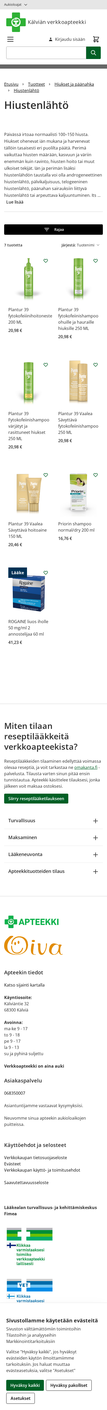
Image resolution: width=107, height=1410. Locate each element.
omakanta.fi (85, 767)
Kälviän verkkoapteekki (57, 21)
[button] (53, 229)
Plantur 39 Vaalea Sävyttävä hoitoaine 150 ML (27, 530)
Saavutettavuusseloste (26, 1182)
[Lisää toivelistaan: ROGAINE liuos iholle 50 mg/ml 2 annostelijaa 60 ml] (46, 572)
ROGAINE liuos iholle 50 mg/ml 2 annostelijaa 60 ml (28, 628)
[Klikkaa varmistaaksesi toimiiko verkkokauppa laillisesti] (53, 1246)
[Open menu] (10, 39)
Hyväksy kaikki (25, 1385)
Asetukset (20, 1398)
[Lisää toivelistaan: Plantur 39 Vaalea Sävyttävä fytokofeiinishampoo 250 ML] (95, 365)
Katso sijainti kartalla (24, 985)
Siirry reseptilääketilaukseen (36, 798)
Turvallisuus (21, 820)
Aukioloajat (13, 4)
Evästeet (12, 1164)
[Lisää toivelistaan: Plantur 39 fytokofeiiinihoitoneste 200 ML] (46, 261)
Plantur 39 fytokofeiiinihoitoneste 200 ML (30, 316)
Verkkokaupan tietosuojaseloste (35, 1157)
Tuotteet (36, 84)
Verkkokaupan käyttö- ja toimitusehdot (42, 1170)
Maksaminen (22, 837)
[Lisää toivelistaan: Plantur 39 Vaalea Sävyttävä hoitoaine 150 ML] (46, 475)
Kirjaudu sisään (70, 39)
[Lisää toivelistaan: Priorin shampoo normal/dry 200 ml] (95, 475)
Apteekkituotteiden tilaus (36, 871)
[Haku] (93, 53)
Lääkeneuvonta (25, 854)
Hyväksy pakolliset (68, 1385)
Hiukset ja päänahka (74, 84)
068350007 (14, 1093)
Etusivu (11, 84)
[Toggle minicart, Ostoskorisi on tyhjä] (96, 39)
